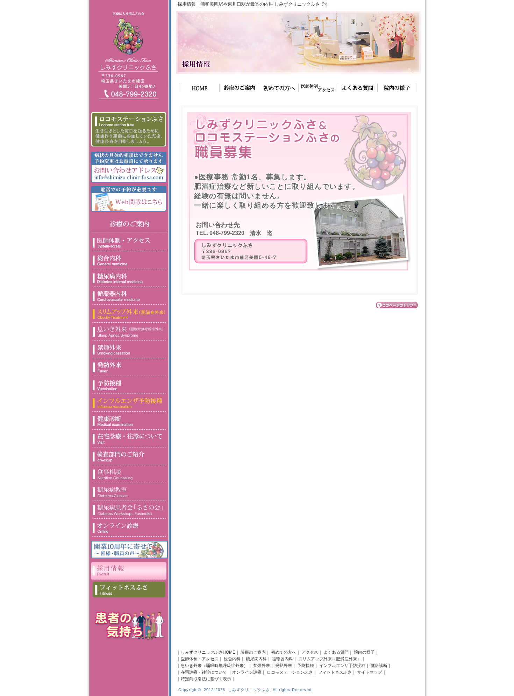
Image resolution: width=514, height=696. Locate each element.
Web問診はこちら (128, 194)
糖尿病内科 (256, 658)
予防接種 (305, 665)
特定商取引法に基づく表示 (206, 678)
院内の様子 (364, 652)
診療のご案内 (253, 652)
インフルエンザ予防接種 (342, 665)
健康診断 (379, 665)
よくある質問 (336, 652)
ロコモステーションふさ (290, 672)
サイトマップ (369, 672)
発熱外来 (283, 665)
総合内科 (232, 658)
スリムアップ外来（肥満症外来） (329, 658)
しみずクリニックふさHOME (208, 652)
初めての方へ (283, 652)
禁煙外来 (261, 665)
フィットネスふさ (335, 672)
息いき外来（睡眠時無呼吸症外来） (214, 665)
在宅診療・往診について (204, 672)
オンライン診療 (247, 672)
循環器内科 (282, 658)
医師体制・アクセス (200, 658)
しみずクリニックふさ (249, 690)
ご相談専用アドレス (128, 164)
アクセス (309, 652)
